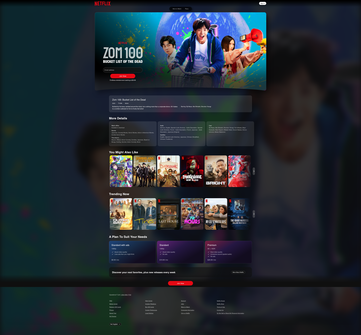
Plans (186, 9)
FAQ (110, 301)
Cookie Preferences (151, 310)
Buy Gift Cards (149, 307)
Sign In (263, 3)
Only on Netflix (185, 313)
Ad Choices (112, 316)
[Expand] (251, 79)
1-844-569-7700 (125, 295)
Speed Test (112, 313)
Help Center (148, 301)
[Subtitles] (256, 79)
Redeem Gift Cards (115, 307)
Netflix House (221, 301)
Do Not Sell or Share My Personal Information (230, 313)
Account (183, 301)
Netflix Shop (220, 304)
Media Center (113, 304)
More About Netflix (238, 272)
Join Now (122, 76)
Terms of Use (221, 307)
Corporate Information (187, 310)
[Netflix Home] (102, 3)
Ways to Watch (185, 307)
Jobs (182, 304)
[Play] (241, 79)
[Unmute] (246, 79)
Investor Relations (150, 304)
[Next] (254, 171)
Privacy (111, 310)
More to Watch (177, 9)
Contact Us (220, 310)
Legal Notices (149, 313)
